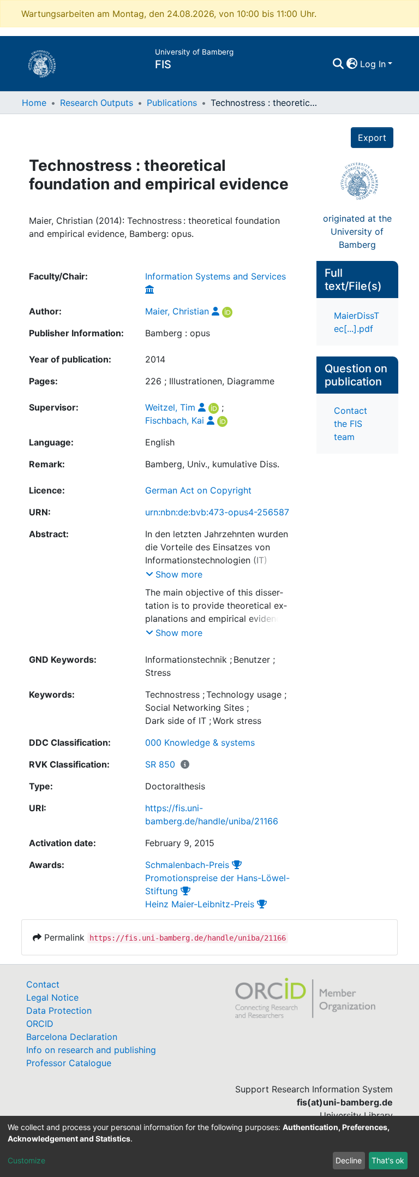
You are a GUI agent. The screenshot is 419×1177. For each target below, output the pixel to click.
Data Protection (59, 1010)
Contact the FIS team (350, 423)
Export (372, 137)
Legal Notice (52, 997)
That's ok (388, 1160)
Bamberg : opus (177, 333)
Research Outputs (96, 102)
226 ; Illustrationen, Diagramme (209, 381)
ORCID (39, 1023)
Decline (349, 1160)
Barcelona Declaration (71, 1036)
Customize (26, 1160)
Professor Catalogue (68, 1062)
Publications (172, 102)
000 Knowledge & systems (200, 742)
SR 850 (160, 764)
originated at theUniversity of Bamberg (357, 231)
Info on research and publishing (91, 1049)
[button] (352, 63)
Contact (42, 984)
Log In (373, 63)
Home (34, 102)
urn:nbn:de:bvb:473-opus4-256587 (217, 512)
